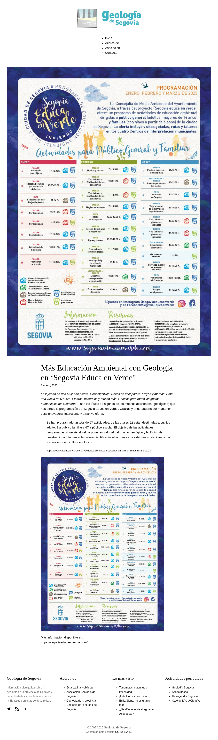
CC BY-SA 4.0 (123, 731)
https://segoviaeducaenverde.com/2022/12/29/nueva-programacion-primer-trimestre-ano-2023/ (98, 450)
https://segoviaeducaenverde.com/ (64, 642)
